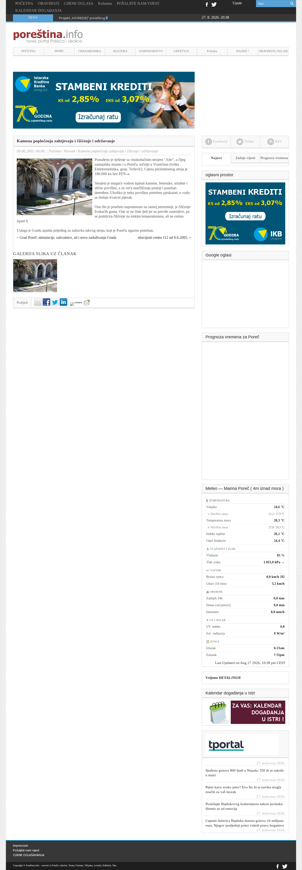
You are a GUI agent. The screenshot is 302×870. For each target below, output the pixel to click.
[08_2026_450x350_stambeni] (245, 213)
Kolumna (105, 3)
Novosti (69, 151)
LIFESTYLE (181, 51)
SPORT (59, 51)
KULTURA (120, 51)
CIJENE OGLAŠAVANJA (28, 855)
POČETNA (24, 3)
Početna (55, 151)
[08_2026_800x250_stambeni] (104, 100)
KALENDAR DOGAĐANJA (38, 10)
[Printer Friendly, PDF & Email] (87, 302)
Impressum (20, 845)
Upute (237, 3)
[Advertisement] (245, 295)
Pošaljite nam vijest (26, 850)
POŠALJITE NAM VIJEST (138, 3)
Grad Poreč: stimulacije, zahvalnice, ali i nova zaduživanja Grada (68, 237)
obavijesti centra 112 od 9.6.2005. (163, 237)
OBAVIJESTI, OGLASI (273, 51)
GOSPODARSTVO (151, 51)
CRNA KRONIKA (89, 51)
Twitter (214, 4)
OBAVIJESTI (48, 3)
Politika (212, 51)
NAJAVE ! (242, 51)
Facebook (206, 4)
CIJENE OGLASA (78, 3)
